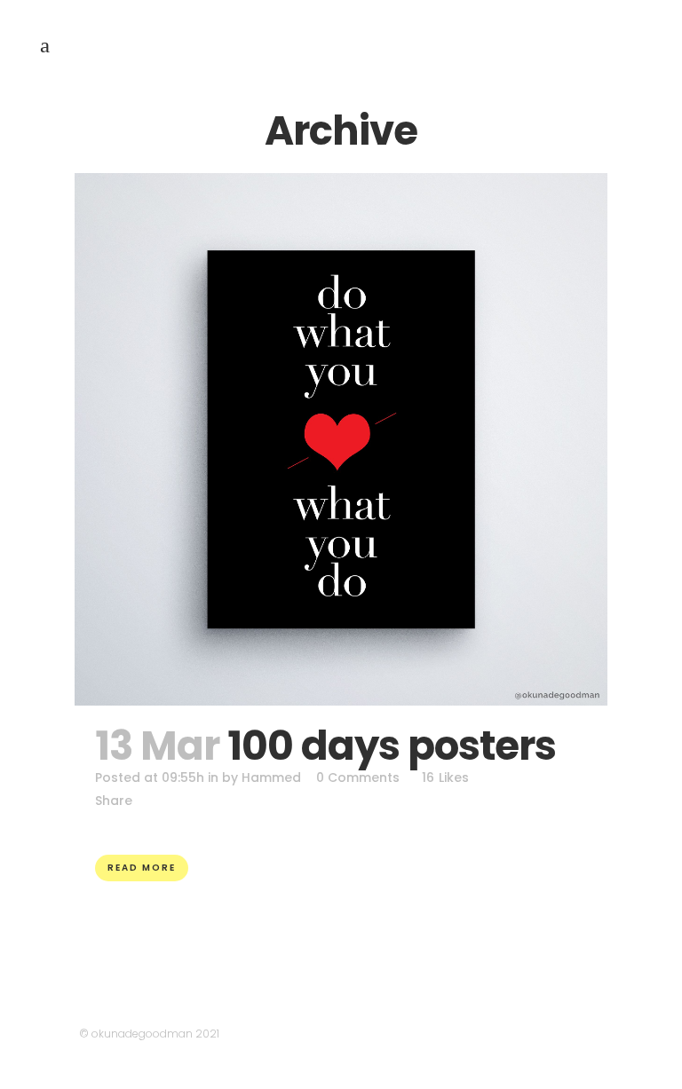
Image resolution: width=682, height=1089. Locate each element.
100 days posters (391, 746)
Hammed (271, 777)
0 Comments (358, 777)
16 (445, 777)
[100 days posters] (341, 439)
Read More (141, 867)
